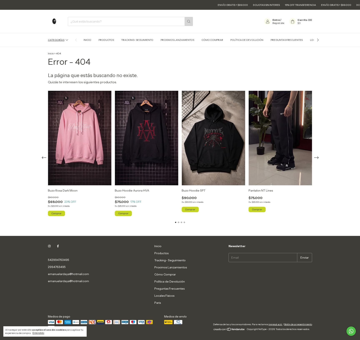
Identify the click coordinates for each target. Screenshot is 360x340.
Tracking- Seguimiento (137, 39)
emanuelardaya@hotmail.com (68, 274)
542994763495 (58, 260)
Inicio (87, 39)
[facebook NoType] (57, 246)
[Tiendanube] (229, 330)
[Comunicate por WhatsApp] (351, 331)
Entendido (38, 333)
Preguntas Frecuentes (287, 39)
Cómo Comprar (212, 39)
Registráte (278, 23)
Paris (157, 303)
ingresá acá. (275, 324)
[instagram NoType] (49, 246)
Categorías (56, 39)
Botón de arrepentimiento (298, 324)
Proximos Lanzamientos (177, 39)
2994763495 (57, 267)
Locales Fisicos (164, 296)
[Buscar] (189, 21)
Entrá (276, 19)
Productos (106, 39)
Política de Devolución (246, 39)
